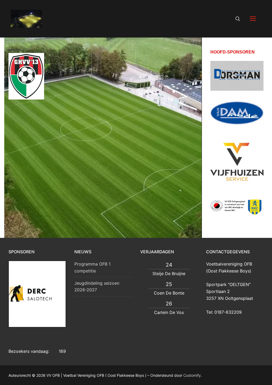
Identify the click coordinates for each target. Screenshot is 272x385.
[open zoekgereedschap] (237, 18)
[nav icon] (252, 18)
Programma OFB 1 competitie (92, 267)
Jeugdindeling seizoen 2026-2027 (96, 286)
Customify (192, 375)
